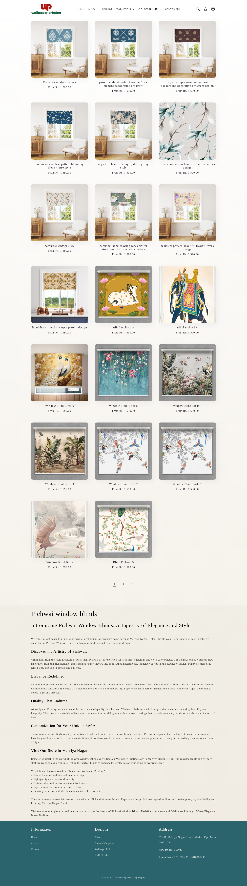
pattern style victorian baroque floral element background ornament (123, 84)
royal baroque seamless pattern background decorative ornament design (187, 84)
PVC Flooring (102, 855)
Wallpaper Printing (118, 878)
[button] (124, 9)
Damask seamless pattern (59, 82)
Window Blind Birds (59, 562)
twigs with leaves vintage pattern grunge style (123, 165)
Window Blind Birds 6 (59, 405)
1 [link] (114, 584)
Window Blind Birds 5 (123, 405)
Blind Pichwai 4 (187, 327)
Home (34, 837)
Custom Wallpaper (104, 843)
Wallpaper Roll (103, 849)
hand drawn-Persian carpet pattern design (59, 327)
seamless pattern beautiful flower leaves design (187, 247)
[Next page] (132, 584)
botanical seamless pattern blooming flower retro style (60, 165)
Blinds (98, 837)
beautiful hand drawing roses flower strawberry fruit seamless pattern (123, 247)
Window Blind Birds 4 (187, 405)
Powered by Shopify (136, 878)
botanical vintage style (60, 245)
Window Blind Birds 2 (123, 484)
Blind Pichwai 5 (123, 327)
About (34, 843)
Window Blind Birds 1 (187, 484)
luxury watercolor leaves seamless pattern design (187, 165)
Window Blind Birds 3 (59, 484)
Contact (35, 849)
